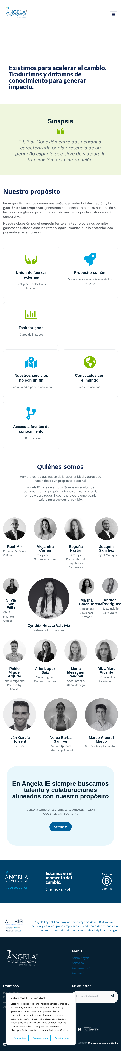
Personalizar (19, 1038)
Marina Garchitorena (90, 602)
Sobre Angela (80, 958)
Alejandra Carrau (45, 548)
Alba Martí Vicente (106, 670)
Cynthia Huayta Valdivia (48, 625)
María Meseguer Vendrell (76, 672)
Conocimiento (81, 968)
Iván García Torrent (19, 739)
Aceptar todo (62, 1038)
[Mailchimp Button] (112, 995)
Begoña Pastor (76, 548)
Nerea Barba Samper (61, 739)
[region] (41, 1019)
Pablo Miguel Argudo (14, 672)
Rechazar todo (40, 1038)
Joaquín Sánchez (106, 548)
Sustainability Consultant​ (48, 630)
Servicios (78, 963)
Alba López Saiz (45, 671)
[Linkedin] (4, 1044)
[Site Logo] (16, 13)
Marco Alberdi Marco (101, 739)
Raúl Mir (14, 546)
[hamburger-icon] (113, 14)
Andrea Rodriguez (111, 602)
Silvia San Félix (11, 604)
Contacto (78, 973)
